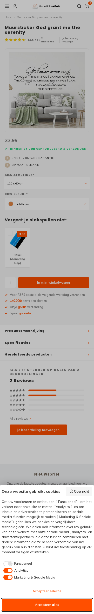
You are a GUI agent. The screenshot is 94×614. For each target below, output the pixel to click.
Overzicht (81, 491)
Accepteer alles (47, 605)
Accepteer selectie (47, 591)
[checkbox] (17, 563)
